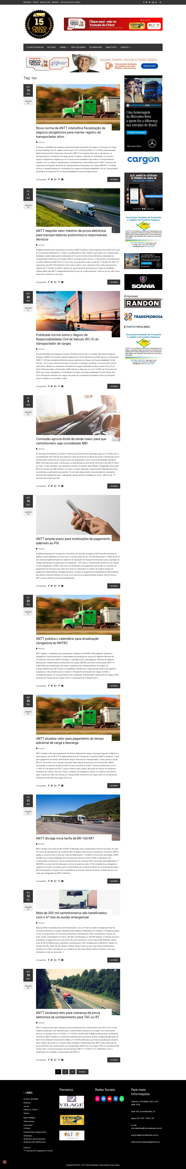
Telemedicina (95, 47)
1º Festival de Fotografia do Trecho (38, 1151)
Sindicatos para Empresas (34, 1139)
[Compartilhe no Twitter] (51, 179)
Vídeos (26, 1113)
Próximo (82, 1072)
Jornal (62, 47)
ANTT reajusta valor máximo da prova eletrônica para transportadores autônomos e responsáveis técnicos (71, 235)
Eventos (125, 47)
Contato (27, 1128)
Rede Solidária (78, 47)
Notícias (51, 47)
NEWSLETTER (45, 2)
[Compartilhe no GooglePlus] (55, 179)
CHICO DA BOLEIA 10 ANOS (70, 2)
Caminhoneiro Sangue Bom (35, 1132)
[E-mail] (62, 179)
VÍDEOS (35, 2)
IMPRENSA (27, 2)
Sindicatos (28, 1136)
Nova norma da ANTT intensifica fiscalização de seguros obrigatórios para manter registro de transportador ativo (70, 132)
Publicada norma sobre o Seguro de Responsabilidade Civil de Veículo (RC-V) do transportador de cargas (67, 339)
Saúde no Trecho (31, 1109)
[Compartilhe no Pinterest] (59, 179)
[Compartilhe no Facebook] (48, 179)
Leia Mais (114, 179)
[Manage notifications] (5, 1162)
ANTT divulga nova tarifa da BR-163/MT (65, 838)
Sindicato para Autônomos (35, 1142)
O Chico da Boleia (35, 47)
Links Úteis (111, 47)
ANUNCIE (55, 2)
